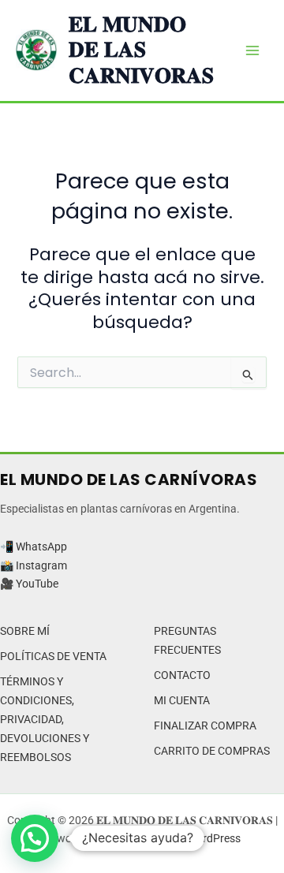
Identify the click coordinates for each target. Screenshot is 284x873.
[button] (34, 838)
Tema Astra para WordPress (172, 838)
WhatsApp (41, 546)
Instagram (41, 565)
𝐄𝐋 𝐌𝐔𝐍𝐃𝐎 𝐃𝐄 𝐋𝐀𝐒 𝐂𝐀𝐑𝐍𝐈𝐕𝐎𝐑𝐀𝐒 (141, 50)
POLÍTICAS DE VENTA (53, 656)
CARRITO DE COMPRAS (212, 750)
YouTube (37, 583)
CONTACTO (182, 675)
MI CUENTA (182, 700)
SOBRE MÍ (25, 631)
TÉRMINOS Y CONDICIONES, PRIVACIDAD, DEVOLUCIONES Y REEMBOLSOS (44, 719)
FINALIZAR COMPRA (205, 725)
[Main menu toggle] (252, 50)
